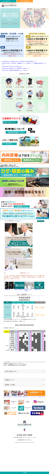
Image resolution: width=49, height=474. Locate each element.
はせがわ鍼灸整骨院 (24, 1)
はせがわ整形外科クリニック (8, 1)
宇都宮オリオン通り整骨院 (8, 3)
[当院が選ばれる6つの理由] (24, 27)
